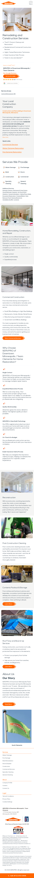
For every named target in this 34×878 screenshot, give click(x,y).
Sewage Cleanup (8, 190)
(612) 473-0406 (10, 76)
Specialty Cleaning (8, 772)
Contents (16, 199)
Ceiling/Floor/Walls (25, 194)
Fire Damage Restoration (12, 152)
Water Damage (7, 755)
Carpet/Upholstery (13, 194)
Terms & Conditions (8, 796)
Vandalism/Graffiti (8, 199)
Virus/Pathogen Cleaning (10, 192)
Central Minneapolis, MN (8, 94)
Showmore (5, 137)
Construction (6, 766)
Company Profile (7, 782)
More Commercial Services (13, 338)
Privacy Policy (6, 799)
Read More (8, 704)
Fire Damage (6, 758)
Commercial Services (10, 144)
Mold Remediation (8, 761)
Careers (5, 785)
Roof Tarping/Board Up (15, 198)
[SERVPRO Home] (8, 3)
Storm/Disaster (7, 763)
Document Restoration (9, 196)
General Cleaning (8, 775)
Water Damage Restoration (13, 148)
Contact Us (6, 788)
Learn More (8, 604)
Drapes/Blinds (20, 196)
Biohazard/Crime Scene (20, 190)
